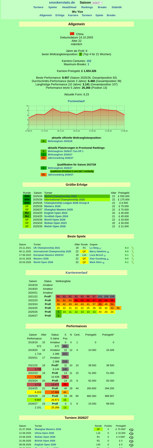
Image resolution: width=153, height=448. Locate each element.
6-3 (126, 248)
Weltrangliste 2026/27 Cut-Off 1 (65, 151)
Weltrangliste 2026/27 (60, 154)
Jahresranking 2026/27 (60, 158)
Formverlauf (76, 101)
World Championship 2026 (60, 196)
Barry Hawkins (99, 251)
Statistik (116, 7)
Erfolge (60, 15)
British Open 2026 (45, 440)
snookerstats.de (62, 2)
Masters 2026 (52, 206)
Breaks (102, 7)
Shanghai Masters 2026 (58, 209)
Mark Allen (97, 262)
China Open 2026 (44, 433)
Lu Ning (95, 248)
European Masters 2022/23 (48, 255)
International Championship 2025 (64, 199)
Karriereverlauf (76, 272)
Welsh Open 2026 (55, 226)
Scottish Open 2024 (56, 216)
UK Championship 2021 (46, 248)
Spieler (52, 7)
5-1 (126, 255)
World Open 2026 (54, 219)
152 (89, 60)
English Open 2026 (45, 444)
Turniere (38, 7)
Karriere (73, 15)
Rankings (87, 7)
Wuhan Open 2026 (45, 437)
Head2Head (69, 7)
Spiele (99, 15)
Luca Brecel (98, 255)
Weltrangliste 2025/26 (60, 141)
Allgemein (45, 15)
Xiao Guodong (99, 258)
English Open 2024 (55, 212)
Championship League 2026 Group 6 (66, 202)
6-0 (126, 251)
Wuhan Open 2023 (55, 222)
